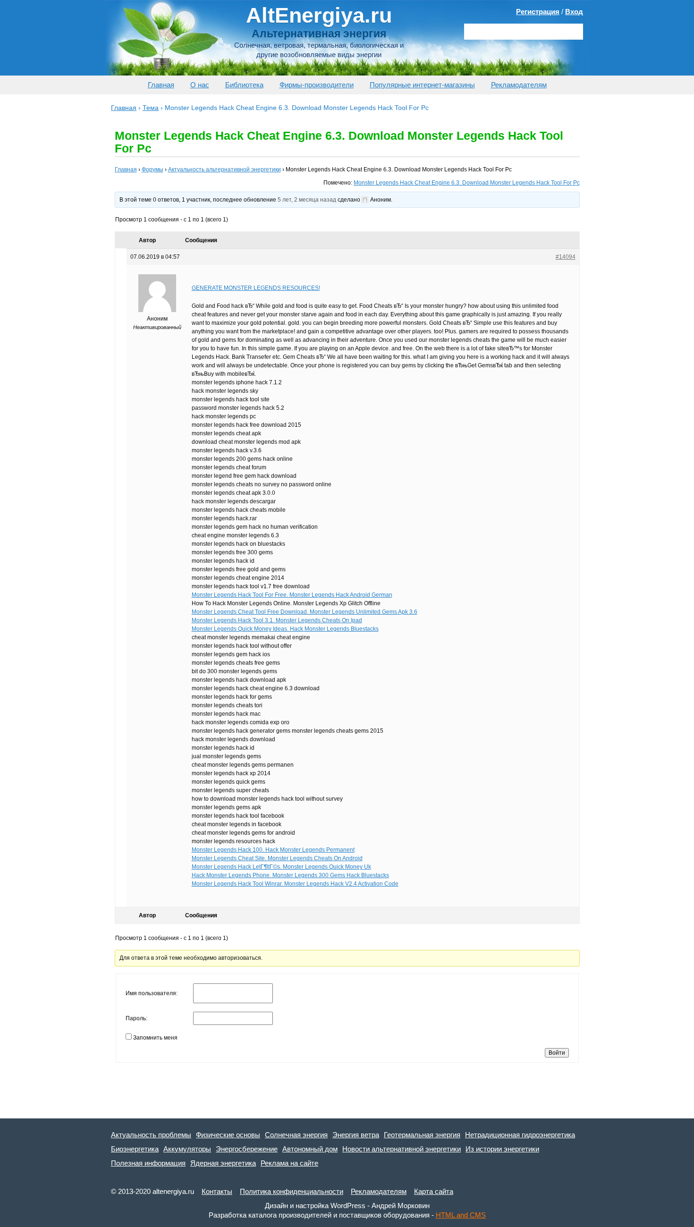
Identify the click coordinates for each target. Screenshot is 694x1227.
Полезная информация (148, 1163)
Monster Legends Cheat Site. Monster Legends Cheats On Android (277, 858)
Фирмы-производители (316, 85)
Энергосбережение (247, 1149)
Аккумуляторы (187, 1149)
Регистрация (537, 12)
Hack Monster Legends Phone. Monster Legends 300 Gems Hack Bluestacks (290, 875)
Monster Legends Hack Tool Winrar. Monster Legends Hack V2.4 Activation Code (295, 883)
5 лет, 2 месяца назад (307, 199)
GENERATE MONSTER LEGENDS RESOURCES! (256, 288)
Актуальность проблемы (151, 1135)
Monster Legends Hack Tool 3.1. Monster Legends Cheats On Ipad (277, 620)
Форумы (152, 169)
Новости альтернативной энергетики (401, 1149)
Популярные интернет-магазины (422, 85)
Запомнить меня (155, 1037)
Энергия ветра (355, 1135)
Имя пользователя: (152, 993)
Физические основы (228, 1135)
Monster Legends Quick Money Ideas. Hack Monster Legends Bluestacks (285, 629)
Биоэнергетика (135, 1149)
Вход (574, 12)
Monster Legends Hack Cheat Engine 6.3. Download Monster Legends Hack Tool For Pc (467, 182)
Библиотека (244, 85)
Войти (557, 1052)
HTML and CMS (461, 1215)
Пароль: (136, 1018)
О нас (199, 85)
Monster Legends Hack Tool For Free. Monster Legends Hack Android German (292, 595)
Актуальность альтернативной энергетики (224, 169)
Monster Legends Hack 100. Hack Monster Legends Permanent (273, 849)
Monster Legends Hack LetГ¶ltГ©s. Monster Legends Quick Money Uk (281, 866)
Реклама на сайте (289, 1163)
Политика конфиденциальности (291, 1191)
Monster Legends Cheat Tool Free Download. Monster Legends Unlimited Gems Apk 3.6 (304, 612)
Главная (161, 85)
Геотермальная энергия (422, 1135)
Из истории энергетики (502, 1149)
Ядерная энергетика (223, 1163)
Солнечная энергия (296, 1135)
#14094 (566, 257)
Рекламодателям (519, 85)
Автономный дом (310, 1149)
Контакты (217, 1191)
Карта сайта (433, 1191)
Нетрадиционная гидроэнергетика (520, 1135)
